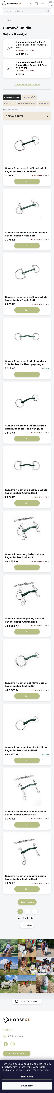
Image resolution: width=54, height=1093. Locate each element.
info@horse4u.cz (16, 1036)
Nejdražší (9, 104)
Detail (27, 181)
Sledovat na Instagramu (29, 1001)
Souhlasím (27, 1085)
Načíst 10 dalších (27, 902)
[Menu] (50, 3)
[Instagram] (12, 1043)
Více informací (41, 1070)
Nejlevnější (30, 97)
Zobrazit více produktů (27, 85)
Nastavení (27, 1076)
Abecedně (44, 104)
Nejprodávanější (27, 104)
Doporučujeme (12, 97)
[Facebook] (5, 1043)
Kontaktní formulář (17, 1053)
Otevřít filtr (14, 116)
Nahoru (29, 925)
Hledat (47, 11)
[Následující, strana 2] (27, 911)
